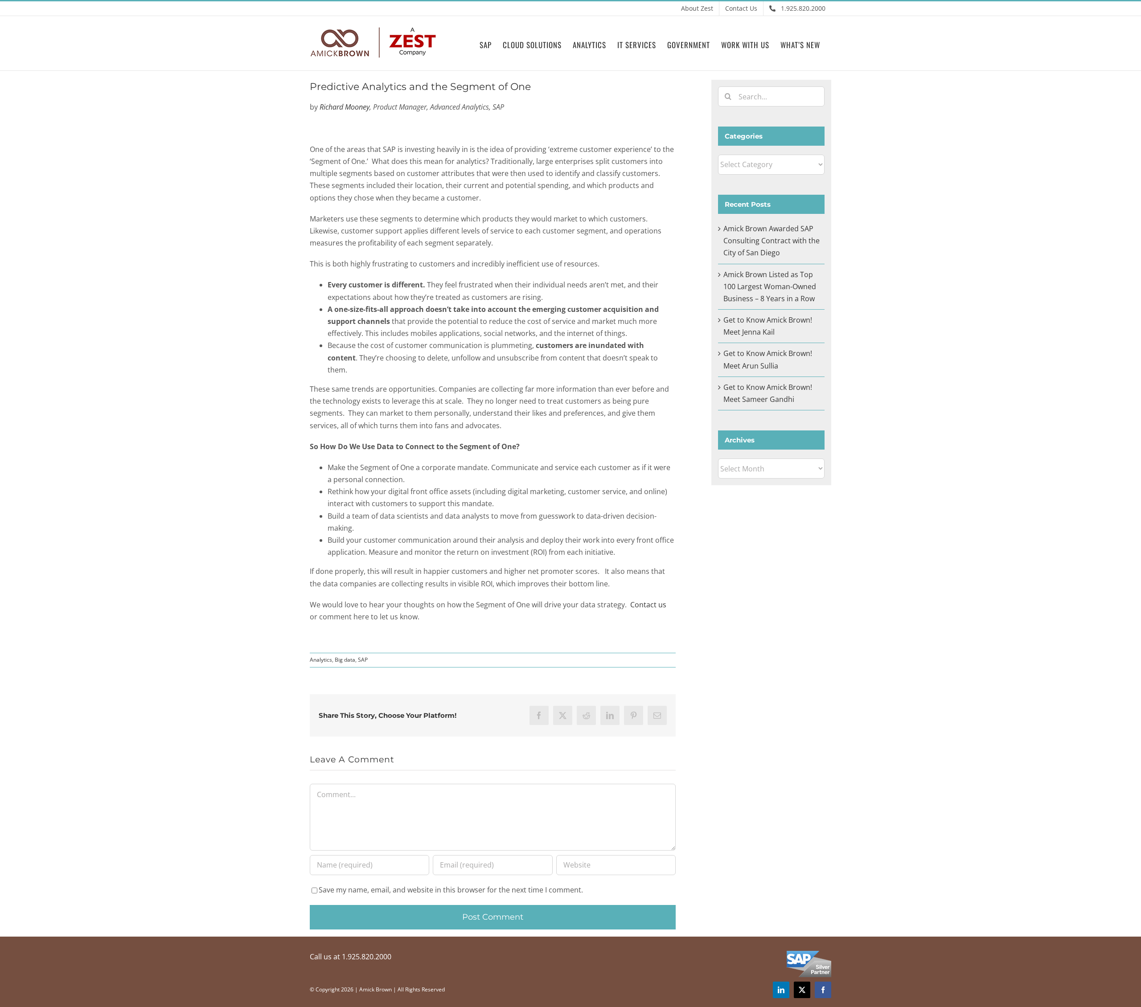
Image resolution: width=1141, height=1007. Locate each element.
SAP (363, 659)
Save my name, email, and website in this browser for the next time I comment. (451, 890)
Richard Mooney (344, 107)
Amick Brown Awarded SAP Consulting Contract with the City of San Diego (771, 241)
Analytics (321, 659)
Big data (345, 659)
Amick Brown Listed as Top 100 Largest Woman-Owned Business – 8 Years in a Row (769, 286)
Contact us (648, 605)
